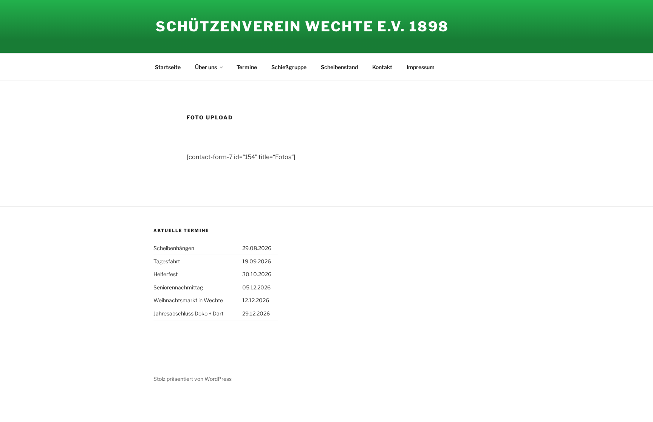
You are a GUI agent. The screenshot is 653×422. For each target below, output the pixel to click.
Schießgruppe (288, 67)
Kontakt (382, 67)
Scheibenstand (339, 67)
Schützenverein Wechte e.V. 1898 (302, 26)
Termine (247, 67)
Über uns (206, 67)
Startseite (168, 67)
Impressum (421, 67)
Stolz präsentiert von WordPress (192, 379)
